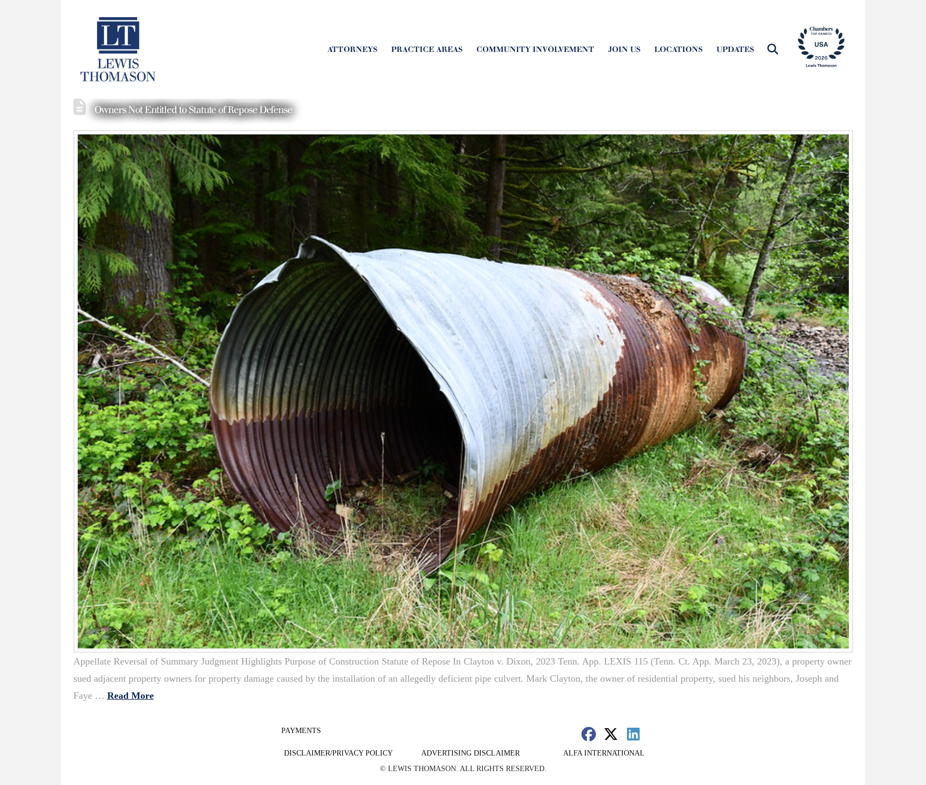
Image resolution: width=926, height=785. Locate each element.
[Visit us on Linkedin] (633, 734)
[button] (773, 49)
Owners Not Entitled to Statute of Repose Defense (193, 110)
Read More (130, 695)
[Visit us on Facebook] (589, 734)
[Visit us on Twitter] (611, 734)
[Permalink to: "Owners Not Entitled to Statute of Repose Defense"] (463, 391)
